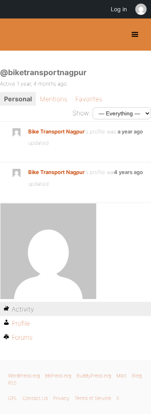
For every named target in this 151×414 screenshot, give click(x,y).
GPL (12, 398)
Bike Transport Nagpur (56, 131)
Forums (22, 337)
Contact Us (35, 398)
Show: (81, 113)
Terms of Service (92, 398)
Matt (121, 376)
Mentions (53, 99)
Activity (23, 309)
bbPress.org (58, 376)
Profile (21, 323)
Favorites (88, 99)
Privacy (61, 398)
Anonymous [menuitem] (140, 9)
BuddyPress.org (13, 34)
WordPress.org (24, 376)
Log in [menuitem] (119, 9)
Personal (18, 99)
